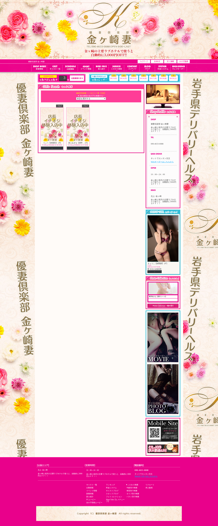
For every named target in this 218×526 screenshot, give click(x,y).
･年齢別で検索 (131, 488)
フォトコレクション (114, 497)
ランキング (110, 485)
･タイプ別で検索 (132, 494)
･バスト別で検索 (132, 497)
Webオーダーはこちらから (162, 162)
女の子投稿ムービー (94, 503)
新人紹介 (89, 497)
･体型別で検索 (131, 491)
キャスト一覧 (91, 485)
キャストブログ (112, 491)
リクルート (149, 485)
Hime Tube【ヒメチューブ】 (115, 500)
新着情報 (89, 494)
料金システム (111, 488)
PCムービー (91, 500)
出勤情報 (89, 488)
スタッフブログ (112, 494)
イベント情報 (91, 491)
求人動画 (149, 488)
